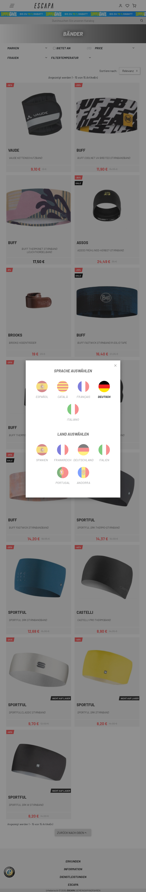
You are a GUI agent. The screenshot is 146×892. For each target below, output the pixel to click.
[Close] (115, 365)
